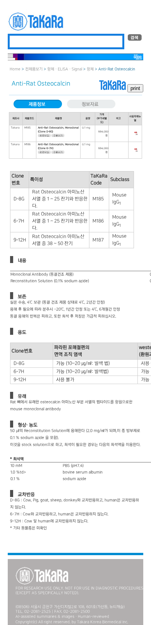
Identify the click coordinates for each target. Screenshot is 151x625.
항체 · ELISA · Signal (64, 69)
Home (15, 69)
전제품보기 (34, 69)
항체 (90, 69)
